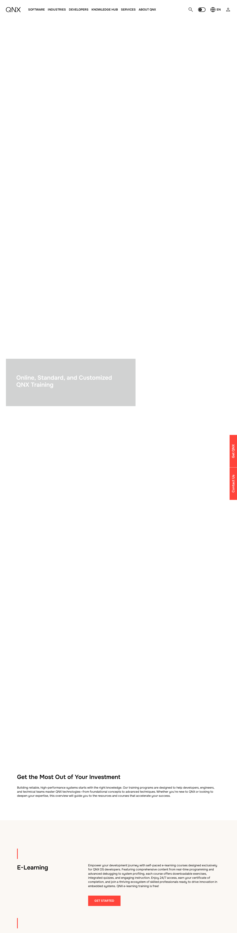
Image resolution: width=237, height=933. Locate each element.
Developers (79, 9)
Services (128, 9)
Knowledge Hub (104, 9)
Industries (57, 9)
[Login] (228, 12)
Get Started (104, 901)
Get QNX (233, 451)
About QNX (147, 9)
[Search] (191, 10)
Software (36, 9)
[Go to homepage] (13, 9)
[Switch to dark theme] (202, 9)
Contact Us (233, 484)
